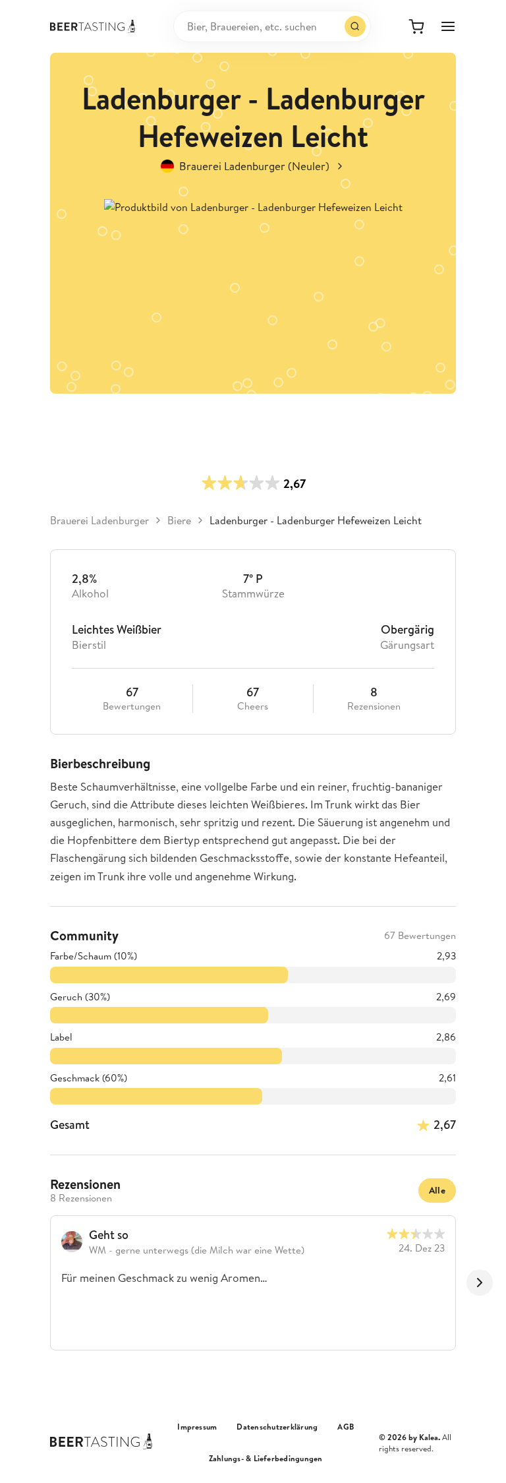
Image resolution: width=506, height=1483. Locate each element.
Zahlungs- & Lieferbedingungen (266, 1458)
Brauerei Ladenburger (99, 520)
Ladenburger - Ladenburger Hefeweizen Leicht (316, 520)
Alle (437, 1190)
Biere (179, 520)
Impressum (197, 1427)
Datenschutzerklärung (277, 1427)
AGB (345, 1427)
